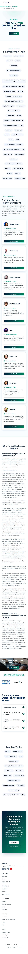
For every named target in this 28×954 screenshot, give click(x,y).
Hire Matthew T (14, 294)
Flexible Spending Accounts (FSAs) (13, 144)
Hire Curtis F (14, 400)
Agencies (4, 891)
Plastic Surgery (10, 115)
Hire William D (14, 267)
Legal (3, 907)
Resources (4, 916)
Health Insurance (19, 154)
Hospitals (9, 173)
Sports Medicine (7, 178)
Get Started (14, 33)
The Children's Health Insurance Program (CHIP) (13, 80)
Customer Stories (6, 881)
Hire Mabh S (14, 373)
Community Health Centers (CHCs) (14, 101)
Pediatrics (9, 60)
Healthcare (4, 901)
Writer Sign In (5, 935)
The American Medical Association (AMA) (13, 86)
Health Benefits (8, 154)
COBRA (19, 115)
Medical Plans (20, 106)
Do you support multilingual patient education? (14, 727)
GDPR (3, 922)
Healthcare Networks (9, 91)
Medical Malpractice (17, 134)
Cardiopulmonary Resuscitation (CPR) (13, 120)
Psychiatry (20, 91)
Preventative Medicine (13, 110)
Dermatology (13, 65)
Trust (3, 925)
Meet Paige (14, 842)
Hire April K (14, 320)
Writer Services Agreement (8, 919)
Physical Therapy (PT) (8, 106)
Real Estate (4, 909)
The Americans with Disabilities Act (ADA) (13, 149)
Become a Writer (6, 937)
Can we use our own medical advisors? (14, 720)
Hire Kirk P (14, 347)
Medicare (17, 173)
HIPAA (17, 139)
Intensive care (18, 130)
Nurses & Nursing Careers (13, 70)
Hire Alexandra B (14, 241)
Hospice (11, 139)
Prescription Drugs (18, 168)
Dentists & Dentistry (20, 178)
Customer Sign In (6, 932)
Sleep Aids (7, 168)
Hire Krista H (14, 426)
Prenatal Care (13, 159)
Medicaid (18, 60)
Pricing (3, 879)
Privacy (9, 947)
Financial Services (6, 904)
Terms (13, 947)
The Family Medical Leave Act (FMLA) (13, 125)
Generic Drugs (13, 75)
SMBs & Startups (6, 894)
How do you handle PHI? (14, 707)
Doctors (7, 134)
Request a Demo (14, 846)
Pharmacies (9, 130)
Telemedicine (7, 56)
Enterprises (4, 888)
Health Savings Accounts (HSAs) (14, 163)
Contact (19, 947)
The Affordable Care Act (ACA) (13, 96)
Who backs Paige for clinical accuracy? (14, 713)
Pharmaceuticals (18, 56)
